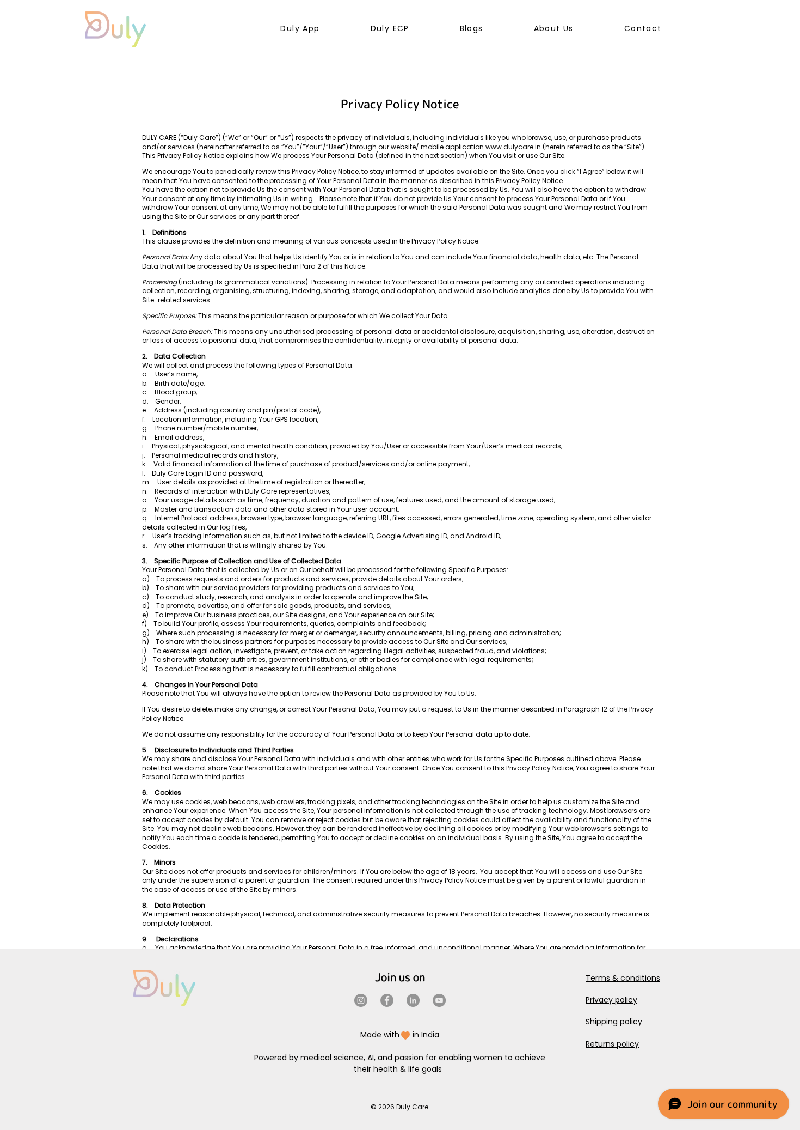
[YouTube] (439, 1000)
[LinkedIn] (413, 1000)
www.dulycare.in (513, 146)
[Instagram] (360, 1000)
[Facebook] (386, 1000)
